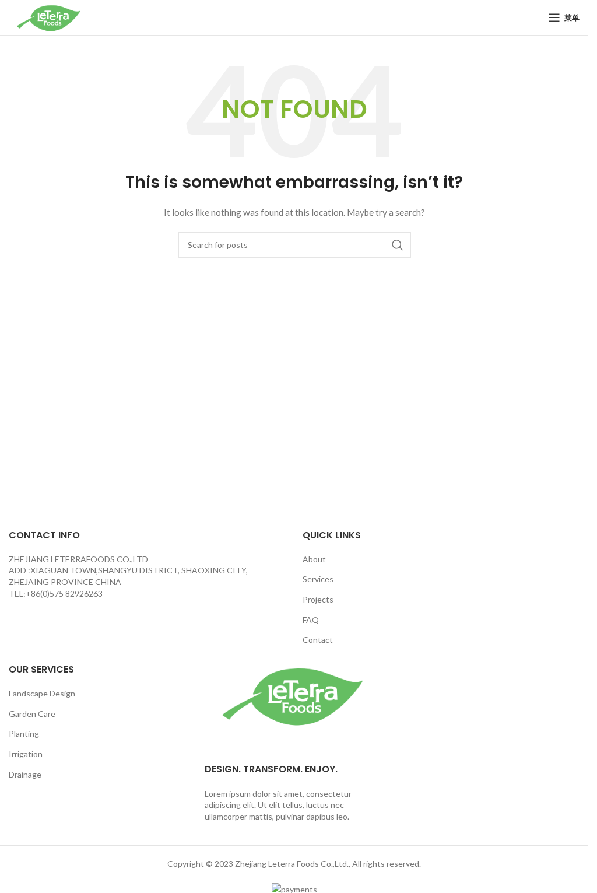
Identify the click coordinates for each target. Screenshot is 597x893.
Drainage (25, 774)
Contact (318, 640)
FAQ (311, 620)
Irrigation (26, 754)
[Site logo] (49, 17)
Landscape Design (42, 693)
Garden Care (32, 714)
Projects (318, 599)
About (314, 559)
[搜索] (397, 245)
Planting (24, 733)
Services (318, 579)
